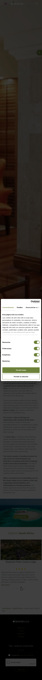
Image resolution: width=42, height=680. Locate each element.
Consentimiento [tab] (8, 307)
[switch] (37, 348)
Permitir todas (21, 370)
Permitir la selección (21, 376)
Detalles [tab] (20, 307)
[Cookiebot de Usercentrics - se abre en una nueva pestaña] (31, 302)
